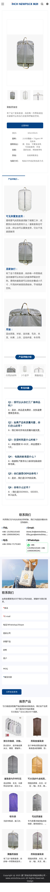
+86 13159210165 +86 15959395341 (36, 548)
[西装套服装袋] (37, 726)
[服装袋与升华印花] (13, 764)
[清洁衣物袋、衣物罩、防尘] (13, 726)
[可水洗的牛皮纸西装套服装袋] (37, 764)
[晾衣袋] (13, 802)
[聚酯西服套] (13, 840)
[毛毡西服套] (37, 802)
